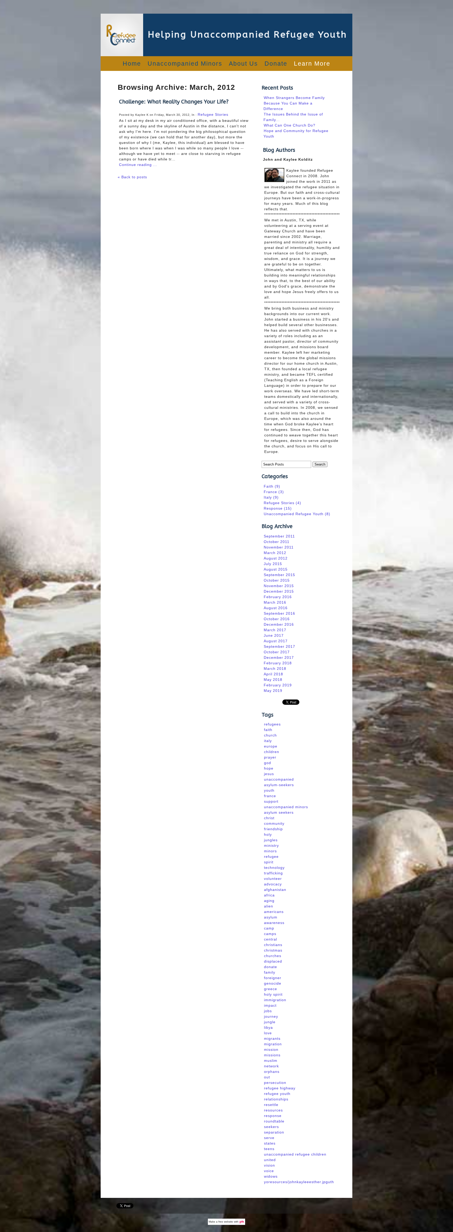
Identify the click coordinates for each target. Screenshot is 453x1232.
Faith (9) (272, 486)
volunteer (273, 878)
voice (269, 1171)
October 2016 (277, 619)
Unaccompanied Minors (185, 63)
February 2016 (278, 597)
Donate (276, 63)
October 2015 (277, 580)
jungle (270, 1022)
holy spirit (273, 994)
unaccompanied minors (286, 807)
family (269, 972)
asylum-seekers (279, 785)
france (270, 796)
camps (270, 934)
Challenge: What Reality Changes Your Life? (174, 102)
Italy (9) (271, 497)
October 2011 (276, 542)
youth (269, 790)
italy (268, 741)
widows (271, 1176)
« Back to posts (132, 177)
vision (269, 1165)
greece (270, 989)
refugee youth (277, 1094)
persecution (275, 1082)
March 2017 (275, 630)
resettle (271, 1105)
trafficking (273, 873)
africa (269, 895)
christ (269, 818)
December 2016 (279, 624)
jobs (268, 1011)
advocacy (273, 884)
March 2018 (275, 668)
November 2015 (279, 586)
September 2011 (279, 536)
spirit (268, 862)
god (267, 763)
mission (271, 1049)
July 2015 (273, 564)
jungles (271, 840)
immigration (275, 1000)
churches (272, 956)
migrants (272, 1038)
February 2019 (278, 685)
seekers (271, 1127)
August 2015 (276, 569)
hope (268, 768)
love (268, 1033)
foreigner (272, 978)
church (270, 735)
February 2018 (278, 663)
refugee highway (279, 1088)
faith (268, 730)
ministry (271, 845)
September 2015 (279, 575)
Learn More (312, 63)
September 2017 (279, 646)
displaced (273, 961)
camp (269, 928)
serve (269, 1138)
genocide (272, 983)
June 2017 (274, 635)
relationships (276, 1099)
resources (273, 1110)
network (271, 1066)
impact (270, 1005)
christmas (273, 950)
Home (132, 63)
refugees (272, 724)
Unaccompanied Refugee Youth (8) (297, 514)
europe (270, 746)
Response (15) (278, 508)
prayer (270, 757)
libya (268, 1027)
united (270, 1160)
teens (269, 1149)
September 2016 (279, 613)
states (270, 1143)
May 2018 (273, 679)
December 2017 (279, 657)
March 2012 (275, 553)
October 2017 (277, 652)
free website (225, 1221)
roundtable (274, 1121)
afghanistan (275, 890)
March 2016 (275, 602)
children (271, 752)
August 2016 (276, 608)
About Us (243, 63)
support (271, 801)
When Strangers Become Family (294, 98)
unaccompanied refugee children (295, 1154)
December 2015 (279, 591)
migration (273, 1044)
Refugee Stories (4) (282, 503)
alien (268, 906)
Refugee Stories (213, 114)
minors (270, 851)
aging (269, 901)
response (273, 1116)
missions (272, 1055)
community (274, 823)
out (267, 1077)
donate (270, 967)
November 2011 (279, 547)
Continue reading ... (138, 165)
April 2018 (273, 674)
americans (274, 912)
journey (271, 1016)
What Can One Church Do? (289, 125)
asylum (270, 917)
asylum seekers (279, 812)
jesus (269, 774)
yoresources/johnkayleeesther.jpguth (299, 1182)
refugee (271, 856)
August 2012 (276, 558)
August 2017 (276, 641)
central (270, 939)
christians (273, 945)
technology (274, 867)
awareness (274, 923)
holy (268, 834)
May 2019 (273, 690)
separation (274, 1132)
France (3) (274, 492)
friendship (273, 829)
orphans (271, 1071)
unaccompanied (279, 779)
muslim (270, 1060)
